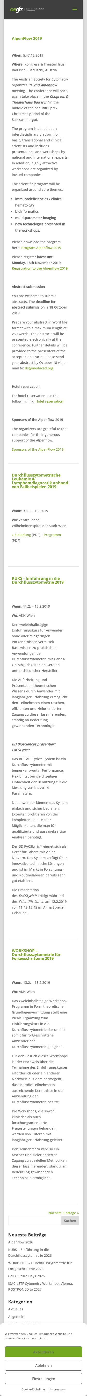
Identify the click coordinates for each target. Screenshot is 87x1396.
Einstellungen (43, 1378)
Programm (52, 534)
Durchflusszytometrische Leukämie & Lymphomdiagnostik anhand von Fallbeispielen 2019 (40, 480)
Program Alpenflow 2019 (41, 247)
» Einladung (21, 534)
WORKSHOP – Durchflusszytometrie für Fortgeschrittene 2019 (36, 954)
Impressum (57, 1389)
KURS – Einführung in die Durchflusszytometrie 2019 (38, 580)
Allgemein (16, 1316)
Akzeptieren (43, 1352)
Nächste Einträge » (63, 1213)
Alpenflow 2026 (20, 1242)
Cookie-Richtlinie (33, 1389)
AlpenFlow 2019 (27, 38)
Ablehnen (43, 1365)
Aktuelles (15, 1309)
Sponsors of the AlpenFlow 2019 (38, 449)
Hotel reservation (49, 401)
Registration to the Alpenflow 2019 (40, 268)
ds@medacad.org (39, 368)
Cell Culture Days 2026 (26, 1276)
